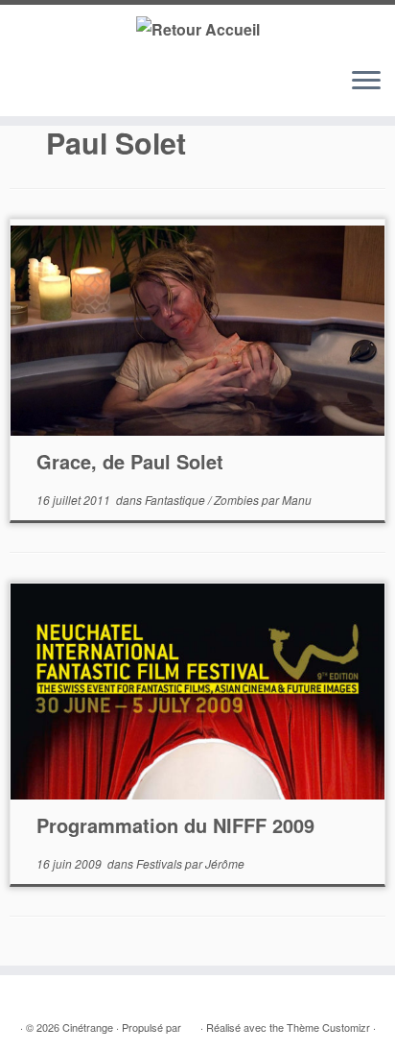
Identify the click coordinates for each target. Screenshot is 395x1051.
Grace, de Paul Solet (129, 461)
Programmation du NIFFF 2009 (175, 825)
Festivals (160, 863)
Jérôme (224, 863)
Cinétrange (87, 1027)
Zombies (238, 499)
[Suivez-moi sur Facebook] (58, 90)
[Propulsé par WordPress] (191, 1023)
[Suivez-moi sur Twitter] (40, 90)
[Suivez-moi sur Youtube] (76, 90)
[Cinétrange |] (197, 28)
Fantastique (176, 499)
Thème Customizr (328, 1027)
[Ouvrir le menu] (366, 81)
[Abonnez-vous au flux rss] (21, 90)
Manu (297, 499)
